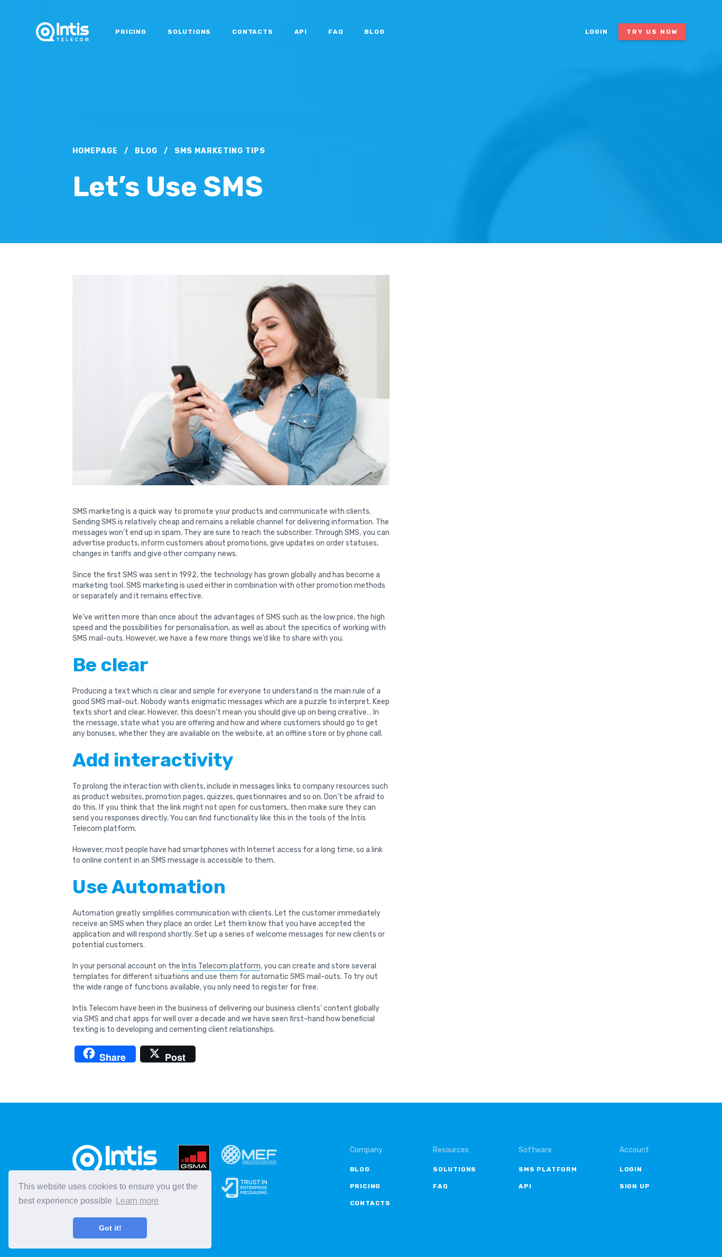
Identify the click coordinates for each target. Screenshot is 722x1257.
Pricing (130, 31)
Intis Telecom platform (221, 966)
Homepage (95, 150)
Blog (374, 31)
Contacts (252, 31)
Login (596, 31)
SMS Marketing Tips (219, 150)
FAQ (335, 31)
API (300, 31)
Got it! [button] (110, 1228)
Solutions (189, 31)
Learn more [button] (137, 1200)
